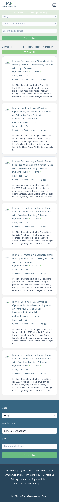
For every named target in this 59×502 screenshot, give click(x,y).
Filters (31, 52)
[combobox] (29, 16)
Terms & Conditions (13, 474)
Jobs (23, 470)
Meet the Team (43, 470)
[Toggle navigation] (54, 5)
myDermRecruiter (20, 71)
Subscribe (29, 38)
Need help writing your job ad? (29, 483)
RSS (31, 470)
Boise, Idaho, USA (20, 75)
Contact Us (48, 474)
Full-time (35, 71)
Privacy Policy (33, 474)
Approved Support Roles (33, 479)
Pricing (14, 479)
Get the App (12, 470)
